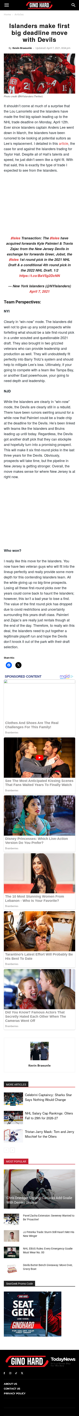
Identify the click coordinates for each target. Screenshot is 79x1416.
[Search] (73, 5)
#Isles (15, 238)
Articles (19, 14)
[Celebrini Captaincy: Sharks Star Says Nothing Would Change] (13, 1099)
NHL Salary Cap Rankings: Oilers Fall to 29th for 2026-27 (49, 1115)
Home (7, 14)
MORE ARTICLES (16, 1084)
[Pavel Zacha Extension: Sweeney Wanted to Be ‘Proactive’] (11, 1219)
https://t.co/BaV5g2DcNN (39, 275)
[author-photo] (39, 1060)
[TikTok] (16, 1373)
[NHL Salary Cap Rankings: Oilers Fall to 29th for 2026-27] (13, 1117)
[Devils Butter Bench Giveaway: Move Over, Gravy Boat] (11, 1269)
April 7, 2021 (39, 291)
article (63, 143)
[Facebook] (4, 1373)
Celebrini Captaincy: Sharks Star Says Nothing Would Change (48, 1097)
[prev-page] (6, 1150)
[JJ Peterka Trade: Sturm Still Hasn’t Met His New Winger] (11, 1236)
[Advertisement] (39, 204)
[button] (6, 5)
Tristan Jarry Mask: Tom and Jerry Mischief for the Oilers (49, 1134)
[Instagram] (10, 1373)
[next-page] (12, 1150)
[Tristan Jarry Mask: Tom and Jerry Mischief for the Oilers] (13, 1136)
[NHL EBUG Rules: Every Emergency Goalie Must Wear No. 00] (11, 1252)
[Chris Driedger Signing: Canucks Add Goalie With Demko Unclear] (39, 1189)
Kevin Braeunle (22, 48)
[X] (22, 1373)
